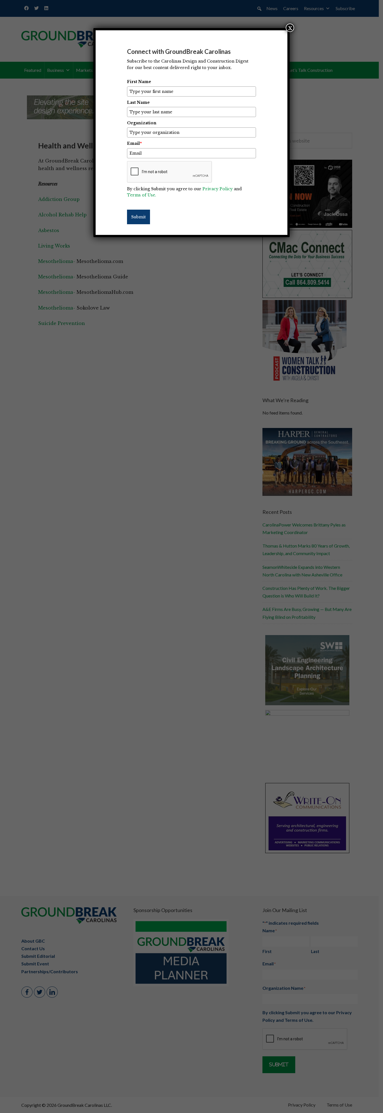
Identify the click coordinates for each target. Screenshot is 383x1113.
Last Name (138, 102)
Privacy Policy (217, 188)
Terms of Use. (141, 195)
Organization (141, 122)
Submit (138, 216)
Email (134, 143)
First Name (139, 81)
